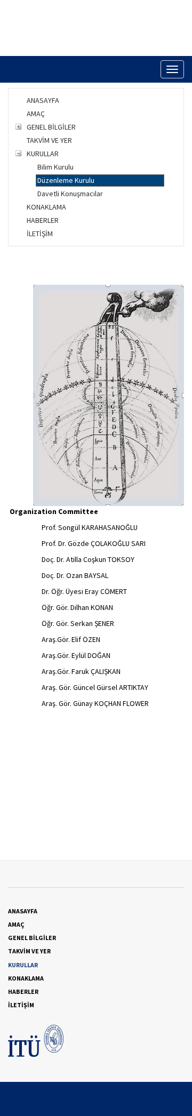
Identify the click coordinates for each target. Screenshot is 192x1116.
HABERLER (43, 220)
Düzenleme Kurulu (65, 180)
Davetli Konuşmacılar (70, 193)
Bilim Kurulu (55, 167)
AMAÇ (36, 113)
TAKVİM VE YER (49, 140)
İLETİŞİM (40, 233)
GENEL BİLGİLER (51, 127)
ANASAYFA (43, 100)
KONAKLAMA (46, 207)
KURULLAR (43, 153)
